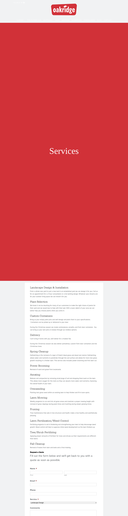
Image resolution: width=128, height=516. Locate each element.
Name (33, 468)
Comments (35, 508)
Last (65, 475)
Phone (33, 490)
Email (33, 481)
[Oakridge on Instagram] (24, 3)
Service (34, 499)
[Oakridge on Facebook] (22, 3)
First (31, 475)
